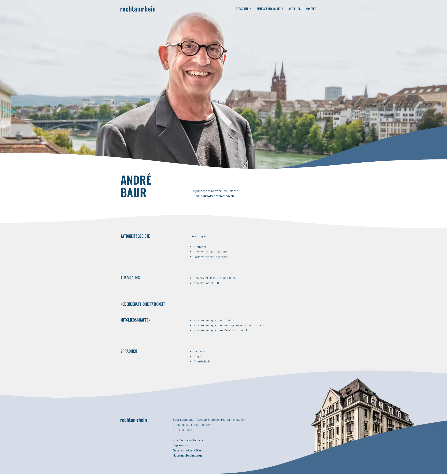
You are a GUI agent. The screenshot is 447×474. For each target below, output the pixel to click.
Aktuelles (294, 9)
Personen (242, 9)
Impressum (180, 445)
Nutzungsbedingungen (188, 455)
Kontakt (311, 9)
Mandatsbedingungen (270, 9)
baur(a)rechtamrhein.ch (217, 196)
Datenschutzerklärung (188, 450)
